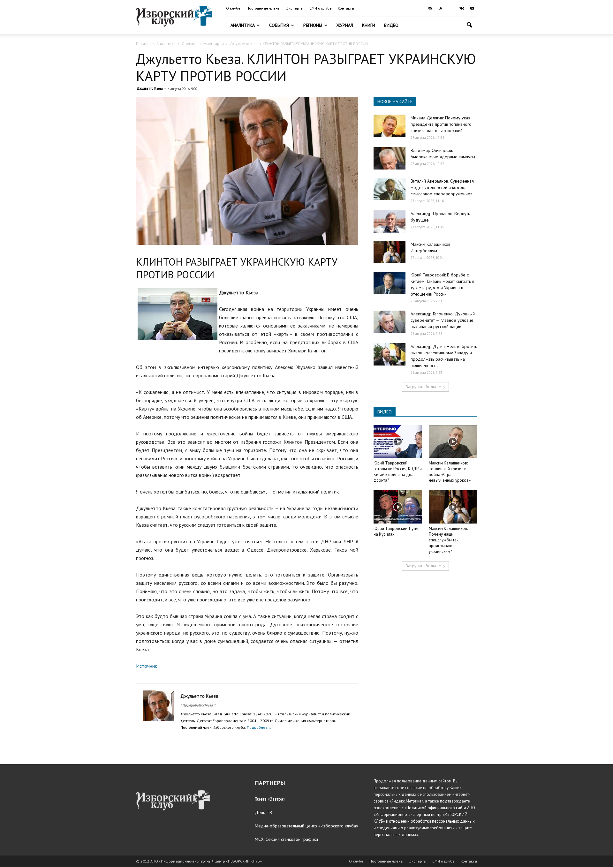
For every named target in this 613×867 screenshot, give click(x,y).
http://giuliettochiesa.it (198, 705)
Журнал (345, 25)
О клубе (233, 8)
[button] (469, 26)
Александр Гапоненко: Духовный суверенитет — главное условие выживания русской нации (443, 320)
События (279, 25)
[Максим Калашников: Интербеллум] (389, 252)
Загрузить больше (423, 386)
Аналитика (243, 25)
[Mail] (430, 8)
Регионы (312, 25)
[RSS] (440, 8)
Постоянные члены (263, 8)
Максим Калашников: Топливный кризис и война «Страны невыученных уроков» (450, 471)
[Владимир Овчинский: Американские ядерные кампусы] (389, 158)
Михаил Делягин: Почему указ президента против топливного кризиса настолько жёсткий (441, 124)
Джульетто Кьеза (150, 88)
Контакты (346, 8)
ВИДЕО (384, 412)
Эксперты (294, 8)
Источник (146, 666)
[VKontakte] (461, 8)
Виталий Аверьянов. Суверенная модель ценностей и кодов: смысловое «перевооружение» (442, 187)
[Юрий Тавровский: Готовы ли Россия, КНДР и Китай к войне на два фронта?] (398, 441)
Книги (368, 25)
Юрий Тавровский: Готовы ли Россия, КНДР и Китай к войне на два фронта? (398, 471)
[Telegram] (451, 8)
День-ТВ (263, 812)
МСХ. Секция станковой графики (286, 839)
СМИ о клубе (320, 8)
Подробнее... (259, 727)
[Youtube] (472, 8)
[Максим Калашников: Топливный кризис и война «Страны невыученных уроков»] (453, 441)
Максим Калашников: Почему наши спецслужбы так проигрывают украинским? (448, 540)
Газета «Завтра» (270, 799)
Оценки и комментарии (203, 43)
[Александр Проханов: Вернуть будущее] (389, 221)
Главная (143, 43)
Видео (391, 25)
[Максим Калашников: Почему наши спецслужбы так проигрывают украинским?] (453, 507)
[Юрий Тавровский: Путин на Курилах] (398, 507)
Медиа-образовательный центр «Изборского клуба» (306, 826)
